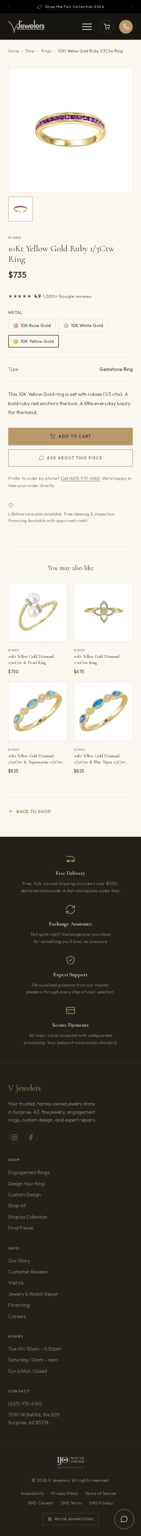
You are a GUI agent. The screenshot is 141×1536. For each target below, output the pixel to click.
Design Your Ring (26, 1184)
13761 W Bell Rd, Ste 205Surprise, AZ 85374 (47, 1418)
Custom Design (24, 1195)
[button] (70, 130)
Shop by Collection (28, 1217)
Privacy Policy (64, 1493)
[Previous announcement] (8, 6)
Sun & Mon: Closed (27, 1371)
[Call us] (126, 27)
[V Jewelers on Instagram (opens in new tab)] (14, 1137)
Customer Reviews (27, 1272)
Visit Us (16, 1283)
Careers (36, 1316)
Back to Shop (33, 811)
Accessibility (32, 1493)
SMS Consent (41, 1502)
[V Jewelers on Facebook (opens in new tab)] (31, 1137)
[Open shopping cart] (107, 27)
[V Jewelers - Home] (26, 26)
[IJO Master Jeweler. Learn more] (71, 1462)
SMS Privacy (101, 1502)
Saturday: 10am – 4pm (33, 1360)
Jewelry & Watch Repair (33, 1294)
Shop (30, 50)
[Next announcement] (132, 6)
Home (13, 50)
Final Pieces (20, 1228)
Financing (19, 1305)
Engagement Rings (28, 1172)
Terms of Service (100, 1493)
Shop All (17, 1205)
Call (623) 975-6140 (80, 478)
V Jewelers (24, 1088)
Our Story (19, 1261)
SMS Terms (71, 1502)
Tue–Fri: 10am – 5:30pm (34, 1349)
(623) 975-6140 (25, 1404)
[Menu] (86, 27)
